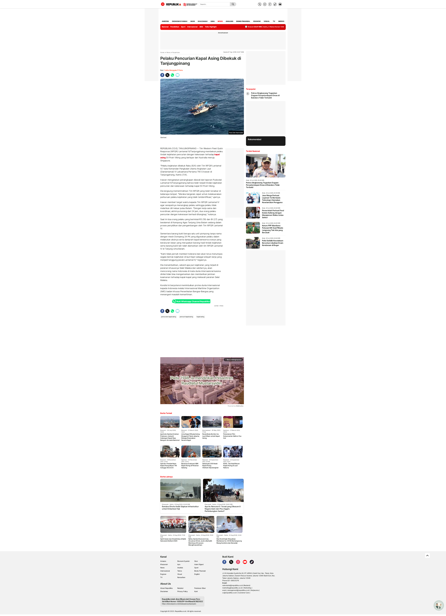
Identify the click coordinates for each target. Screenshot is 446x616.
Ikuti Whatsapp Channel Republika (193, 301)
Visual (179, 574)
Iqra (178, 564)
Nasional (165, 27)
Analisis (180, 568)
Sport (183, 27)
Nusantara (176, 52)
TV (274, 21)
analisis (229, 21)
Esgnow (163, 574)
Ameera (163, 561)
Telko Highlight (210, 27)
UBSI (201, 27)
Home (162, 52)
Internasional (192, 27)
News (168, 52)
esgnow (257, 21)
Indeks (281, 21)
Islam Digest (198, 564)
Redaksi (180, 588)
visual (267, 21)
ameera (165, 21)
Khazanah (164, 564)
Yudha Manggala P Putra (173, 70)
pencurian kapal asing (168, 317)
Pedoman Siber (200, 588)
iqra (213, 21)
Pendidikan (174, 27)
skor (192, 21)
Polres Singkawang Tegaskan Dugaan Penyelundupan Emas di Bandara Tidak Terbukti (265, 95)
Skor (196, 561)
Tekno (179, 571)
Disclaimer (164, 591)
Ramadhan (181, 577)
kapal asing (200, 317)
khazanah (202, 21)
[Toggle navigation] (162, 4)
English (197, 574)
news (220, 21)
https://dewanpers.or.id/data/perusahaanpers (179, 604)
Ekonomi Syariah (179, 21)
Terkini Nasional (253, 151)
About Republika (166, 588)
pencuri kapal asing (186, 317)
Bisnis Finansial (243, 21)
